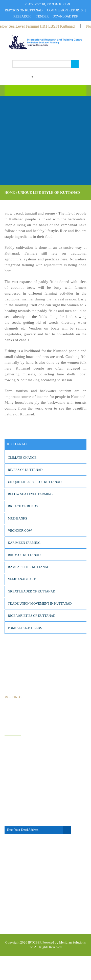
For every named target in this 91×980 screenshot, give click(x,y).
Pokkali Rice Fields (25, 628)
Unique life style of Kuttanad (34, 482)
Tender (42, 16)
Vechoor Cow (20, 530)
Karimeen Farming (24, 543)
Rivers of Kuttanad (25, 470)
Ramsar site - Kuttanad (28, 567)
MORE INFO (13, 697)
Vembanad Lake (22, 579)
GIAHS (16, 745)
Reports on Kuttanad (24, 10)
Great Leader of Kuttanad (31, 591)
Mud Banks (17, 518)
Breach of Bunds (23, 506)
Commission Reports (65, 10)
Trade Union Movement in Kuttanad (40, 603)
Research (22, 16)
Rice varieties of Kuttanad (31, 616)
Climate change (22, 457)
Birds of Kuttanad (24, 555)
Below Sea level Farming (30, 494)
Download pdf (65, 16)
